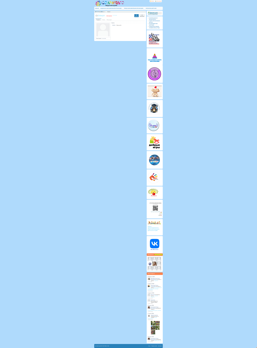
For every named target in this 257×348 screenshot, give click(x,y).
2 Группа (156, 280)
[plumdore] (154, 265)
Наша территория (152, 318)
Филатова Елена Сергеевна (154, 286)
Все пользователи (158, 254)
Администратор (154, 315)
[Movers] (150, 265)
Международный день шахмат (154, 310)
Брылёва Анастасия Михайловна (155, 279)
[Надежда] (150, 270)
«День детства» (158, 340)
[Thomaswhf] (159, 260)
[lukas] (154, 260)
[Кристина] (150, 260)
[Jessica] (159, 270)
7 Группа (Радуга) (154, 296)
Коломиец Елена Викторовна (154, 307)
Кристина (153, 294)
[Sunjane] (154, 270)
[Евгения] (159, 265)
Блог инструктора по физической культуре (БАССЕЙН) (155, 288)
